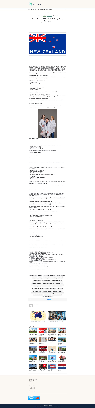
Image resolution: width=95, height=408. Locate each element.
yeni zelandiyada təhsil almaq (47, 291)
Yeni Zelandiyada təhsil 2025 (37, 291)
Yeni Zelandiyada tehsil (37, 286)
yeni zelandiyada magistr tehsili (36, 285)
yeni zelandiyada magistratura (58, 285)
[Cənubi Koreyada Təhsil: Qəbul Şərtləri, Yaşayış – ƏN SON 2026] (52, 357)
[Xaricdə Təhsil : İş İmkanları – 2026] (52, 339)
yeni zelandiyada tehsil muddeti (47, 288)
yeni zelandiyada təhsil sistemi (47, 293)
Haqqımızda (50, 9)
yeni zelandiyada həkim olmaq (36, 283)
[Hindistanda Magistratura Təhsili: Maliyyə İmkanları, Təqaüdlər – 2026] (43, 357)
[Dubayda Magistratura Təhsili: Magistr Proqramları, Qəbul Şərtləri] (52, 330)
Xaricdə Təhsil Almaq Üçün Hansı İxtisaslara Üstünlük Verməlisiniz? (52, 352)
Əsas (29, 9)
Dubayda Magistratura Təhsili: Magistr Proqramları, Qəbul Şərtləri (52, 334)
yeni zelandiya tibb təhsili (46, 280)
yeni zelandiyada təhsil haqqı (58, 291)
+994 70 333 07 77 (35, 406)
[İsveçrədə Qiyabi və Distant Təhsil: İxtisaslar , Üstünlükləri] (43, 330)
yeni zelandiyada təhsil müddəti (36, 293)
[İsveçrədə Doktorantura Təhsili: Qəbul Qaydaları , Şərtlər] (43, 366)
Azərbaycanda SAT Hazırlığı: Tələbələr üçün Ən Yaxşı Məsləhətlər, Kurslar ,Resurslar (42, 343)
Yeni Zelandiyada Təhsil (42, 15)
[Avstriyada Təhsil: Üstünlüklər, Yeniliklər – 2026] (52, 366)
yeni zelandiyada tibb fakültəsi (47, 296)
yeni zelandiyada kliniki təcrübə (58, 283)
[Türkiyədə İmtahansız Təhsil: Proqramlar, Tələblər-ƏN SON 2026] (33, 339)
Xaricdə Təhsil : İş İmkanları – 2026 (52, 341)
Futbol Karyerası (42, 9)
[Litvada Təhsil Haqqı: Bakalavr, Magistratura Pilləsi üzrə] (33, 357)
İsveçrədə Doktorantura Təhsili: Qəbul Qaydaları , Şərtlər (42, 370)
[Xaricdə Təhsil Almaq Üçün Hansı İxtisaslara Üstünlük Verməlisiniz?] (52, 348)
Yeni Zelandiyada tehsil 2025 (47, 286)
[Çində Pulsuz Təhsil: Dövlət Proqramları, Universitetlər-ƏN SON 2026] (62, 348)
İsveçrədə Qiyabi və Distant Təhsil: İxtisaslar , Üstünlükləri (43, 334)
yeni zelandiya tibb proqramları (57, 278)
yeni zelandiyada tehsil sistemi (58, 288)
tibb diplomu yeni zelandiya (61, 275)
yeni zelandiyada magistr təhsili (47, 285)
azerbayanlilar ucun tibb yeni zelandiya (36, 275)
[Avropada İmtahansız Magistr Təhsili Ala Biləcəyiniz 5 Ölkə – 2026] (33, 366)
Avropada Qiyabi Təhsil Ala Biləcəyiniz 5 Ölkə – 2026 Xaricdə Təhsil (61, 361)
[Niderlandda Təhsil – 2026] (62, 366)
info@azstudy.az (44, 406)
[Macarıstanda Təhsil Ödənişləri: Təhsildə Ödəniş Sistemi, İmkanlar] (62, 330)
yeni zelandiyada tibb (48, 294)
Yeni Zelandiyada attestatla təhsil (57, 280)
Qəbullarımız (47, 9)
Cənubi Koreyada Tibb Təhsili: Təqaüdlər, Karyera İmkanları (32, 352)
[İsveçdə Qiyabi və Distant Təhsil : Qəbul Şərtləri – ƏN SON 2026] (62, 339)
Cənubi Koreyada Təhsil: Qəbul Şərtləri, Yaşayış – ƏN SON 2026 (52, 361)
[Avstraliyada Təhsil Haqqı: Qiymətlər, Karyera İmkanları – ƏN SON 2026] (33, 330)
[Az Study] (35, 4)
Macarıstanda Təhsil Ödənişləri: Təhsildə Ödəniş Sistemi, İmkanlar (62, 334)
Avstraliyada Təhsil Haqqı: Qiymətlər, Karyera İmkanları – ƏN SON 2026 (33, 334)
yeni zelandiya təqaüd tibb (37, 278)
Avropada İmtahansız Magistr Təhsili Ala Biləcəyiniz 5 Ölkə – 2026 (32, 370)
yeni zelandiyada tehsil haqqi (37, 288)
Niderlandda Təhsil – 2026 (61, 369)
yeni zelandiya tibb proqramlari (46, 278)
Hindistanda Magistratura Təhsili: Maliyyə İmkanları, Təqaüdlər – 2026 (42, 361)
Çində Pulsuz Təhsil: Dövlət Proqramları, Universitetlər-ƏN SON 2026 (61, 352)
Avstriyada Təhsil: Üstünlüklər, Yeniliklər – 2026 (51, 370)
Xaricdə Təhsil (32, 9)
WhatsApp (40, 406)
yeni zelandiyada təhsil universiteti (58, 293)
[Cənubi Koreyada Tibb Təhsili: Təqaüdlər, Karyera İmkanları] (33, 348)
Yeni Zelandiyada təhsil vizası (38, 294)
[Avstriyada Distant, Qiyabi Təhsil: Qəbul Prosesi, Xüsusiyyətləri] (43, 348)
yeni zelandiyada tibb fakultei (57, 294)
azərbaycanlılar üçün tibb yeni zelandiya (49, 275)
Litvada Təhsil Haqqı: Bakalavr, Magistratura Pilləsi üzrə (32, 361)
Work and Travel (37, 9)
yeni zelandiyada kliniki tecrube (47, 283)
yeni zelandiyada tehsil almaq (57, 286)
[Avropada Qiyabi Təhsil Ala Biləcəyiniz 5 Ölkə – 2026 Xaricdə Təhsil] (62, 357)
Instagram (48, 406)
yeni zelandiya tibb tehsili (37, 280)
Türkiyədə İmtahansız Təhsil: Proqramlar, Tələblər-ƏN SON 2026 (32, 343)
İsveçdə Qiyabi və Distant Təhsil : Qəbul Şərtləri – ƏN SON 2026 (62, 343)
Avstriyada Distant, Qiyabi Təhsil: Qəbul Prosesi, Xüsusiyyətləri (42, 352)
